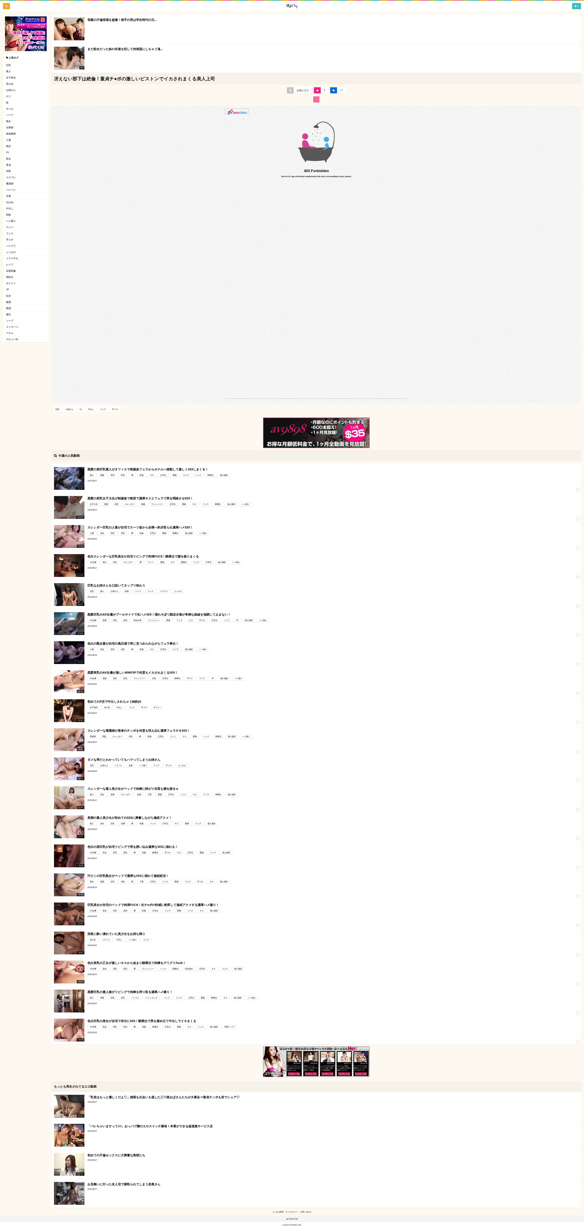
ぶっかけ (11, 252)
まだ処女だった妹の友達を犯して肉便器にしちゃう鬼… (125, 49)
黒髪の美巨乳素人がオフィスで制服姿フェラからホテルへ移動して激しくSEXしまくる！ (147, 469)
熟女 (8, 146)
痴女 (8, 121)
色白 (105, 562)
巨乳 (8, 65)
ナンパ (9, 227)
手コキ (9, 239)
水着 (8, 196)
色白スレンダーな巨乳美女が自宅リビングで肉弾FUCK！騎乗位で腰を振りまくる (143, 556)
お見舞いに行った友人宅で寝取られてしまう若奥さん (123, 1184)
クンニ (173, 736)
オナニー (11, 283)
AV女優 (93, 562)
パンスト (135, 997)
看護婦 (9, 183)
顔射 (8, 214)
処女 (8, 158)
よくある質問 (278, 1212)
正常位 (163, 475)
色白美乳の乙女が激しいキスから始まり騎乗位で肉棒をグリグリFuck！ (136, 963)
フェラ (9, 233)
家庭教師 (11, 133)
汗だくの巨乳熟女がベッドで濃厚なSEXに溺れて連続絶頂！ (128, 876)
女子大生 (94, 504)
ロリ (8, 96)
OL (7, 152)
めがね (9, 202)
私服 (142, 475)
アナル (9, 333)
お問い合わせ (305, 1212)
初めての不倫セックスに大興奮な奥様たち (116, 1155)
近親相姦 (11, 270)
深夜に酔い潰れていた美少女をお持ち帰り (116, 934)
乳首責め (189, 968)
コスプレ (11, 177)
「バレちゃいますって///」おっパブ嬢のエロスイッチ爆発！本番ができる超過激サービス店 (150, 1126)
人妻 (8, 140)
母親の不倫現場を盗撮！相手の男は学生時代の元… (122, 20)
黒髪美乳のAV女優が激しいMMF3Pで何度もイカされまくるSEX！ (132, 672)
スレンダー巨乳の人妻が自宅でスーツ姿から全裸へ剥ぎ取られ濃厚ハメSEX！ (140, 527)
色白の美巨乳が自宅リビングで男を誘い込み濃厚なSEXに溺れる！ (132, 847)
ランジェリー (157, 504)
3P (7, 289)
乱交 (8, 295)
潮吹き (9, 277)
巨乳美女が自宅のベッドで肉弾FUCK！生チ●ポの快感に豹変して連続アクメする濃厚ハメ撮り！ (153, 905)
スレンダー (130, 504)
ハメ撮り (11, 221)
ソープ (9, 320)
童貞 (8, 164)
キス (152, 475)
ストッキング (151, 997)
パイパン (11, 189)
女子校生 (11, 77)
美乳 (113, 475)
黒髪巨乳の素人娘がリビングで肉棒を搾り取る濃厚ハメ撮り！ (130, 992)
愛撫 (175, 475)
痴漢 (8, 308)
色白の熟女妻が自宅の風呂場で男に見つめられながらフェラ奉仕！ (133, 643)
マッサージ (12, 327)
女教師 (9, 127)
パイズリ (11, 245)
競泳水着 (138, 620)
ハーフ (9, 115)
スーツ (151, 562)
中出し (9, 208)
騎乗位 (211, 475)
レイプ (9, 264)
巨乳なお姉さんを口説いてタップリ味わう (116, 585)
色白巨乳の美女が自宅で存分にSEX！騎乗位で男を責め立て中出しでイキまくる (141, 1021)
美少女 (9, 83)
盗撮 (8, 302)
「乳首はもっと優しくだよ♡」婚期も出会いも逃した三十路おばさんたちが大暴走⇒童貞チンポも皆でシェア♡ (163, 1097)
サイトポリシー (292, 1212)
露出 (8, 314)
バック (198, 475)
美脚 (113, 794)
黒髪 (102, 475)
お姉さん (11, 90)
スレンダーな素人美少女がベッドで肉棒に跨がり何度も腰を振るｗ (133, 789)
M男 (8, 171)
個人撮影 (224, 475)
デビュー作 (12, 339)
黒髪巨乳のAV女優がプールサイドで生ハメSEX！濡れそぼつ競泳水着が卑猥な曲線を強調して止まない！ (159, 614)
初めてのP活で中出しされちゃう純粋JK (114, 701)
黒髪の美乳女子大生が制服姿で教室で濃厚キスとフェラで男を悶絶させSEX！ (140, 498)
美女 (102, 533)
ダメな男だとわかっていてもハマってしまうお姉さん (123, 760)
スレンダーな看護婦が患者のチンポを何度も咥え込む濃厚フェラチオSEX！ (138, 730)
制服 (143, 504)
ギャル (9, 108)
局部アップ (229, 1026)
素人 (8, 71)
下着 (149, 794)
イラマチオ (12, 258)
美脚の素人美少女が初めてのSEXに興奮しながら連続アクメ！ (129, 818)
